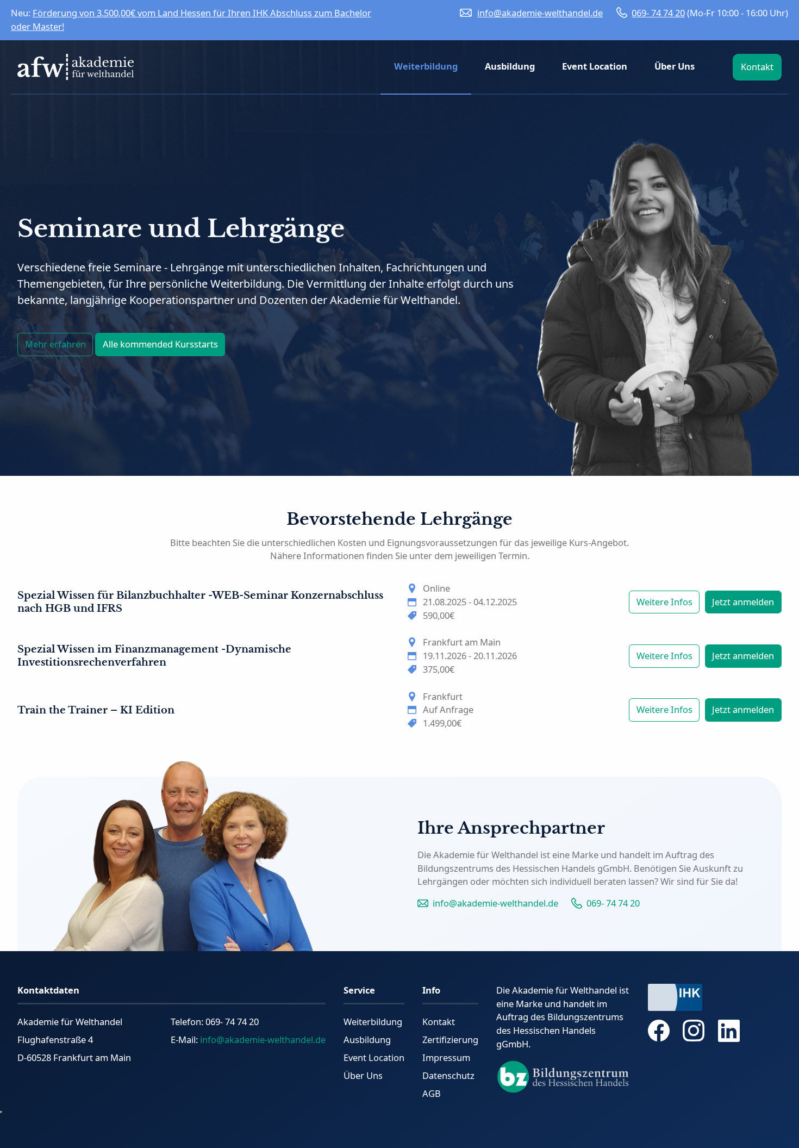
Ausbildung (367, 1039)
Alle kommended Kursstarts (160, 344)
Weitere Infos (664, 601)
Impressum (446, 1057)
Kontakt (438, 1021)
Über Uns (363, 1075)
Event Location (374, 1057)
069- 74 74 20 (658, 13)
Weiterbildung (373, 1021)
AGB (431, 1093)
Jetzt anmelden (743, 601)
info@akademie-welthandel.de (540, 13)
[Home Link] (75, 67)
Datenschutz (448, 1075)
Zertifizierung (450, 1039)
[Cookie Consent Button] (1, 1112)
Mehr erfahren (55, 344)
